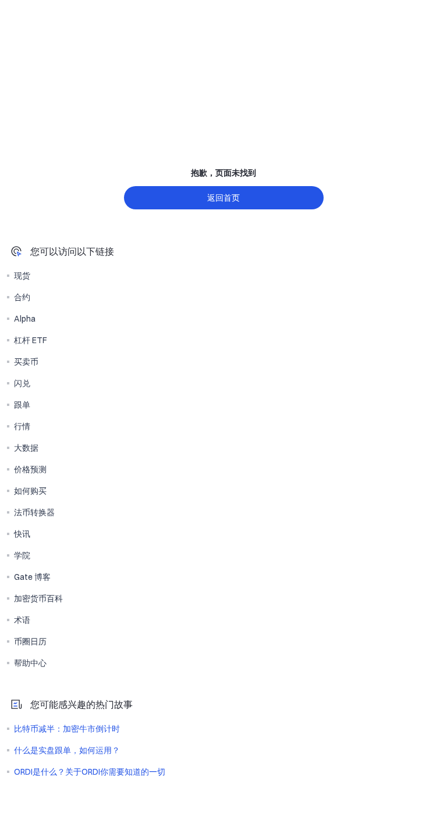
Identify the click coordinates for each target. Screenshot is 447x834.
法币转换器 (34, 512)
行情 (22, 426)
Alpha (25, 318)
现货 (22, 275)
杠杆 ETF (30, 340)
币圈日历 (30, 641)
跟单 (22, 405)
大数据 (26, 448)
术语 (22, 620)
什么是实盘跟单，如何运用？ (67, 750)
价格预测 (30, 469)
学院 (22, 555)
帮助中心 (30, 663)
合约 (22, 297)
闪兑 (22, 383)
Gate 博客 (32, 577)
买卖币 (26, 362)
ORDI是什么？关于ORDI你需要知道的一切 (89, 772)
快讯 (22, 534)
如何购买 (30, 491)
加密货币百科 (38, 598)
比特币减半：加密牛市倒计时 (67, 728)
